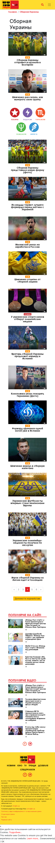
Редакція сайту (6, 820)
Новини (27, 314)
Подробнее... (15, 832)
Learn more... (33, 838)
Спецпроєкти (27, 769)
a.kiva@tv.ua (31, 809)
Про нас (4, 817)
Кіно (19, 765)
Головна (12, 12)
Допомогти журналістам (27, 598)
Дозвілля (43, 765)
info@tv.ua (16, 806)
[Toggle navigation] (49, 4)
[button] (42, 4)
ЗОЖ (27, 57)
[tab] (25, 744)
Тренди (32, 765)
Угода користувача (8, 814)
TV (25, 765)
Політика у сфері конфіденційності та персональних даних (21, 811)
